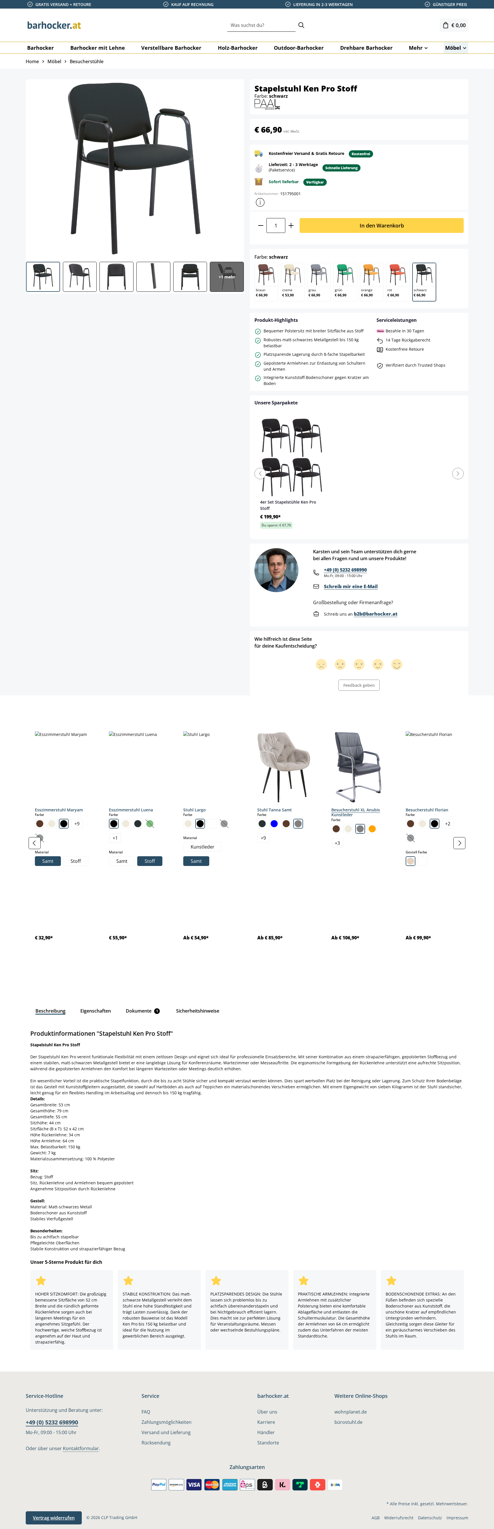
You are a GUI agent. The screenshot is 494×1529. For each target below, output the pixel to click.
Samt (47, 861)
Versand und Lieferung (166, 1432)
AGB (376, 1517)
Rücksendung (156, 1443)
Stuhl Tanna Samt (274, 810)
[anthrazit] (262, 824)
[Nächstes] (459, 843)
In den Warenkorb (382, 225)
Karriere (266, 1422)
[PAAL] (267, 104)
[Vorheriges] (35, 843)
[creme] (52, 824)
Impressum (457, 1517)
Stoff (76, 861)
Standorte (268, 1443)
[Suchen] (301, 25)
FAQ (146, 1412)
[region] (247, 843)
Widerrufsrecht (398, 1517)
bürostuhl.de (348, 1422)
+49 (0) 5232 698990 (345, 570)
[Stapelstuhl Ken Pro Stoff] (134, 168)
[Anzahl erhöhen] (291, 225)
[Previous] (260, 473)
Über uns (267, 1412)
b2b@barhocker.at (375, 614)
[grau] (298, 824)
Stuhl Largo (194, 810)
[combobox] (261, 25)
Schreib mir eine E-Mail (351, 586)
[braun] (40, 824)
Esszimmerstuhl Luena (131, 810)
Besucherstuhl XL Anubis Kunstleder (355, 812)
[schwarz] (64, 824)
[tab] (35, 708)
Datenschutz (430, 1517)
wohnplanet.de (350, 1412)
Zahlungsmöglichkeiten (167, 1422)
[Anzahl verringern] (260, 225)
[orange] (372, 829)
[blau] (274, 824)
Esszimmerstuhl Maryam (59, 810)
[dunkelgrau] (138, 824)
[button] (260, 202)
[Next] (458, 473)
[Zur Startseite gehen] (54, 25)
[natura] (410, 861)
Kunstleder (202, 847)
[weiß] (212, 824)
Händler (266, 1432)
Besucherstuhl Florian (427, 810)
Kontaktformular (81, 1448)
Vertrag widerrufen (54, 1518)
